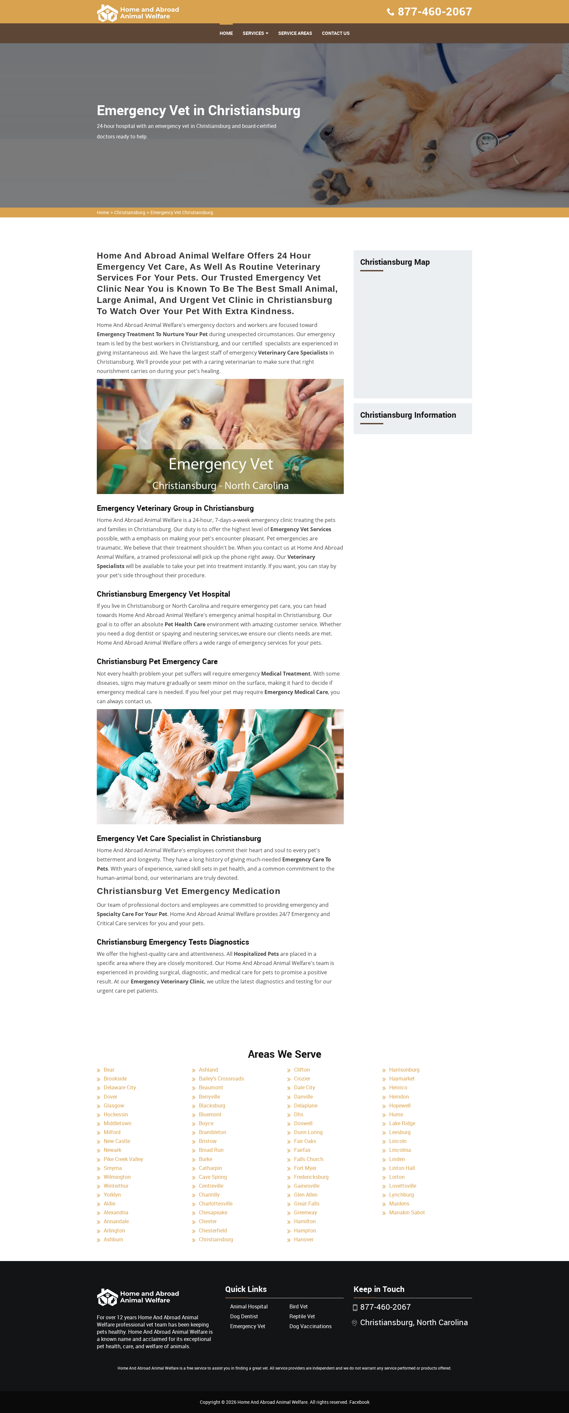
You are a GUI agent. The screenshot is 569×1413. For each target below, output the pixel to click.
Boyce (206, 1123)
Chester (208, 1221)
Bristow (208, 1141)
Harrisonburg (404, 1069)
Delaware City (120, 1087)
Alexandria (116, 1212)
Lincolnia (400, 1149)
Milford (112, 1132)
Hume (396, 1114)
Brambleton (212, 1132)
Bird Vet (298, 1306)
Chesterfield (213, 1230)
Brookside (115, 1078)
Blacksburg (212, 1105)
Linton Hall (402, 1168)
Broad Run (211, 1149)
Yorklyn (112, 1194)
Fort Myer (305, 1168)
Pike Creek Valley (123, 1159)
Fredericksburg (311, 1176)
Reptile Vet (302, 1316)
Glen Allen (305, 1194)
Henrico (398, 1087)
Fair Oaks (305, 1141)
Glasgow (114, 1105)
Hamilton (305, 1221)
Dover (110, 1096)
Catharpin (210, 1168)
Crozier (302, 1078)
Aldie (109, 1203)
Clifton (302, 1069)
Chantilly (209, 1194)
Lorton (397, 1176)
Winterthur (116, 1185)
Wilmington (117, 1176)
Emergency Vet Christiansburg (181, 212)
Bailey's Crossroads (221, 1078)
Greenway (305, 1212)
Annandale (116, 1221)
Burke (205, 1159)
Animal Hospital (249, 1306)
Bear (109, 1069)
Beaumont (211, 1087)
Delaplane (305, 1105)
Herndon (399, 1096)
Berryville (209, 1096)
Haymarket (402, 1078)
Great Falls (306, 1203)
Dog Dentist (244, 1316)
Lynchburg (401, 1194)
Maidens (399, 1203)
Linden (397, 1159)
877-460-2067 (435, 11)
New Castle (117, 1141)
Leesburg (400, 1132)
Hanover (303, 1239)
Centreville (211, 1185)
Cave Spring (213, 1176)
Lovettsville (402, 1185)
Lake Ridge (402, 1123)
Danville (303, 1096)
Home (226, 33)
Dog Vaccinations (310, 1326)
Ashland (208, 1069)
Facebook (359, 1402)
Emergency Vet (247, 1326)
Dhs (298, 1114)
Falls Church (308, 1159)
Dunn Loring (308, 1132)
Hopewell (400, 1105)
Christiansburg (129, 212)
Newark (112, 1149)
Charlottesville (215, 1203)
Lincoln (398, 1141)
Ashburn (113, 1239)
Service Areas (295, 33)
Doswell (303, 1123)
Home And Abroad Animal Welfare (272, 1402)
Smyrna (113, 1168)
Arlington (114, 1230)
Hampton (305, 1230)
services (253, 33)
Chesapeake (213, 1212)
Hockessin (116, 1114)
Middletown (117, 1123)
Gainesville (306, 1185)
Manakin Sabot (407, 1212)
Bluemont (210, 1114)
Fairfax (302, 1149)
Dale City (304, 1087)
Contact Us (336, 33)
